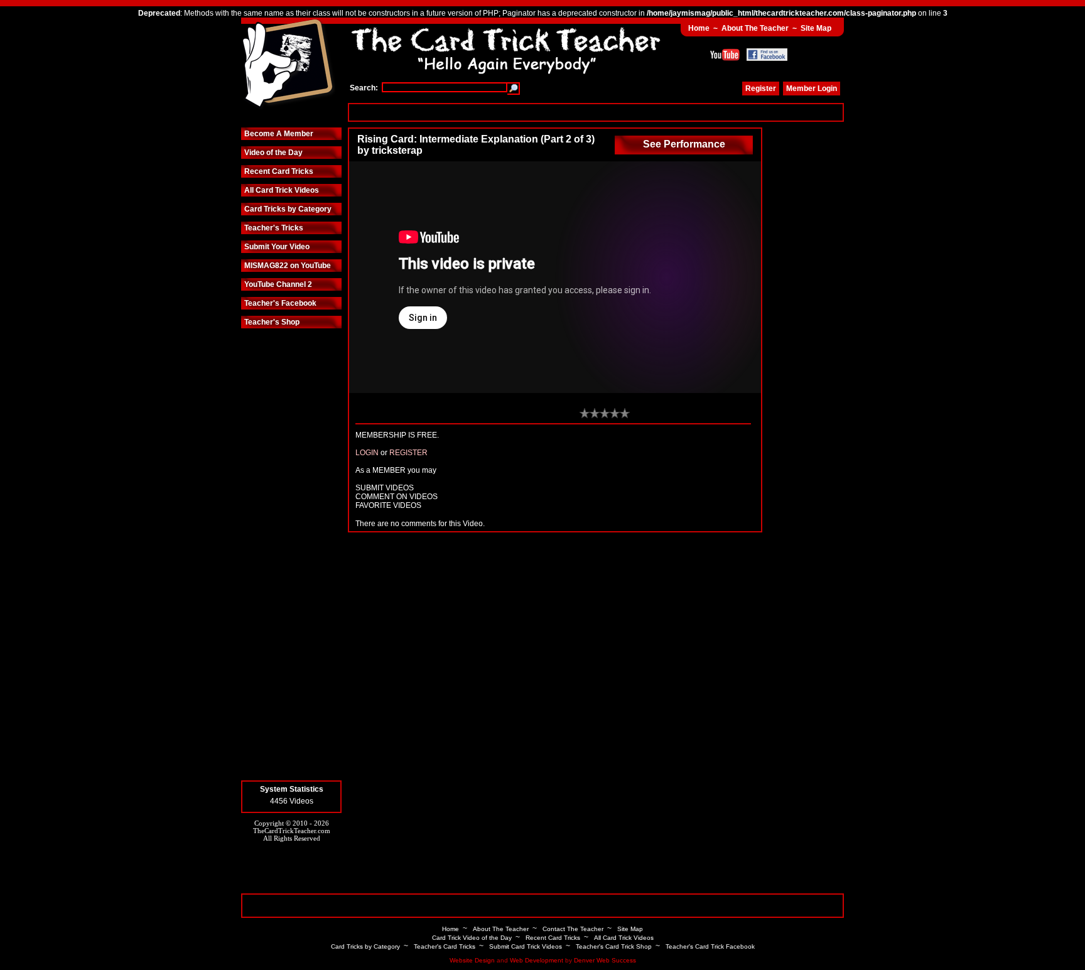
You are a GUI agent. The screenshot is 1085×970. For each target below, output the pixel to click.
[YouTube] (725, 54)
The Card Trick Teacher (288, 65)
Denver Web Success (605, 960)
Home (699, 28)
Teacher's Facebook (280, 303)
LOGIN (367, 452)
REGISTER (408, 452)
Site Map (816, 28)
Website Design (472, 960)
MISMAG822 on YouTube (287, 265)
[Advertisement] (595, 112)
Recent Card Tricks (278, 171)
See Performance (684, 144)
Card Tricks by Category (288, 209)
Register (760, 88)
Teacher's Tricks (273, 228)
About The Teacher (755, 28)
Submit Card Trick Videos (525, 946)
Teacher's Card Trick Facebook (710, 946)
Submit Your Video (277, 246)
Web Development (536, 960)
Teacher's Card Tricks (444, 946)
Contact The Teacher (572, 928)
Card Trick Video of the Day (472, 937)
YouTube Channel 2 (278, 284)
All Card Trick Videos (281, 190)
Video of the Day (273, 152)
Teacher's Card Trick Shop (614, 946)
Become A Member (278, 133)
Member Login (811, 88)
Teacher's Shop (272, 322)
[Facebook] (767, 54)
